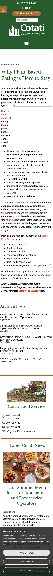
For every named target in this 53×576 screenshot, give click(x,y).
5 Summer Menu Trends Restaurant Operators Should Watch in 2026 (21, 327)
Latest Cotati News (27, 445)
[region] (26, 551)
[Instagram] (26, 8)
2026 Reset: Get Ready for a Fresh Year (23, 359)
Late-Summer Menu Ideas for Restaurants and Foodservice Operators (25, 316)
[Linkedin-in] (30, 8)
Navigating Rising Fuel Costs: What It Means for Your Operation (26, 338)
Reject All (26, 570)
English (23, 20)
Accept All (27, 552)
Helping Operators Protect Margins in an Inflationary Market (24, 349)
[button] (3, 9)
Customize (26, 561)
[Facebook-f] (22, 8)
